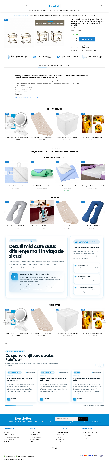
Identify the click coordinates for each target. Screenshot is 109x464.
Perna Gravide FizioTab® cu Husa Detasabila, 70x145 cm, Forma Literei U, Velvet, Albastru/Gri (92, 226)
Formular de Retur (35, 439)
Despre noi (77, 10)
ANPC (31, 442)
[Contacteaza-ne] (102, 6)
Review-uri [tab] (64, 66)
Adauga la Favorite (78, 50)
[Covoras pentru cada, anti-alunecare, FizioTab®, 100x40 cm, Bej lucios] (42, 124)
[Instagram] (56, 447)
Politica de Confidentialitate (93, 422)
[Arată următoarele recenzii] (102, 365)
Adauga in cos (87, 39)
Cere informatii (91, 50)
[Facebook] (53, 447)
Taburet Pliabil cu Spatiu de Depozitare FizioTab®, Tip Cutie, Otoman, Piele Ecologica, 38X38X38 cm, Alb (67, 137)
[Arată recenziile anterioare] (97, 365)
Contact (6, 442)
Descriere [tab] (42, 66)
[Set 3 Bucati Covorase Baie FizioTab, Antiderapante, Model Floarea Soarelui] (93, 124)
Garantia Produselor (35, 437)
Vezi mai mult (19, 94)
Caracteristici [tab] (53, 66)
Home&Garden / (24, 15)
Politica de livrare (9, 439)
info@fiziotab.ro (88, 438)
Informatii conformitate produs (26, 97)
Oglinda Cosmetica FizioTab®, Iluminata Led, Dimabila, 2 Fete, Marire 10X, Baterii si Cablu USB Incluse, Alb (16, 137)
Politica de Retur (34, 434)
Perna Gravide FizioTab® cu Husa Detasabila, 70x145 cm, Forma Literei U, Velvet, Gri (16, 226)
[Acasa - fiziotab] (54, 6)
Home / (16, 15)
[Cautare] (26, 6)
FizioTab (73, 27)
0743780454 (87, 435)
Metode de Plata (35, 432)
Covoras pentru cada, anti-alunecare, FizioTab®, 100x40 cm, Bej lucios (42, 137)
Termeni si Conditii (9, 434)
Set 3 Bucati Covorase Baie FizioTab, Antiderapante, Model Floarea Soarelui (92, 137)
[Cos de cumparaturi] (104, 6)
